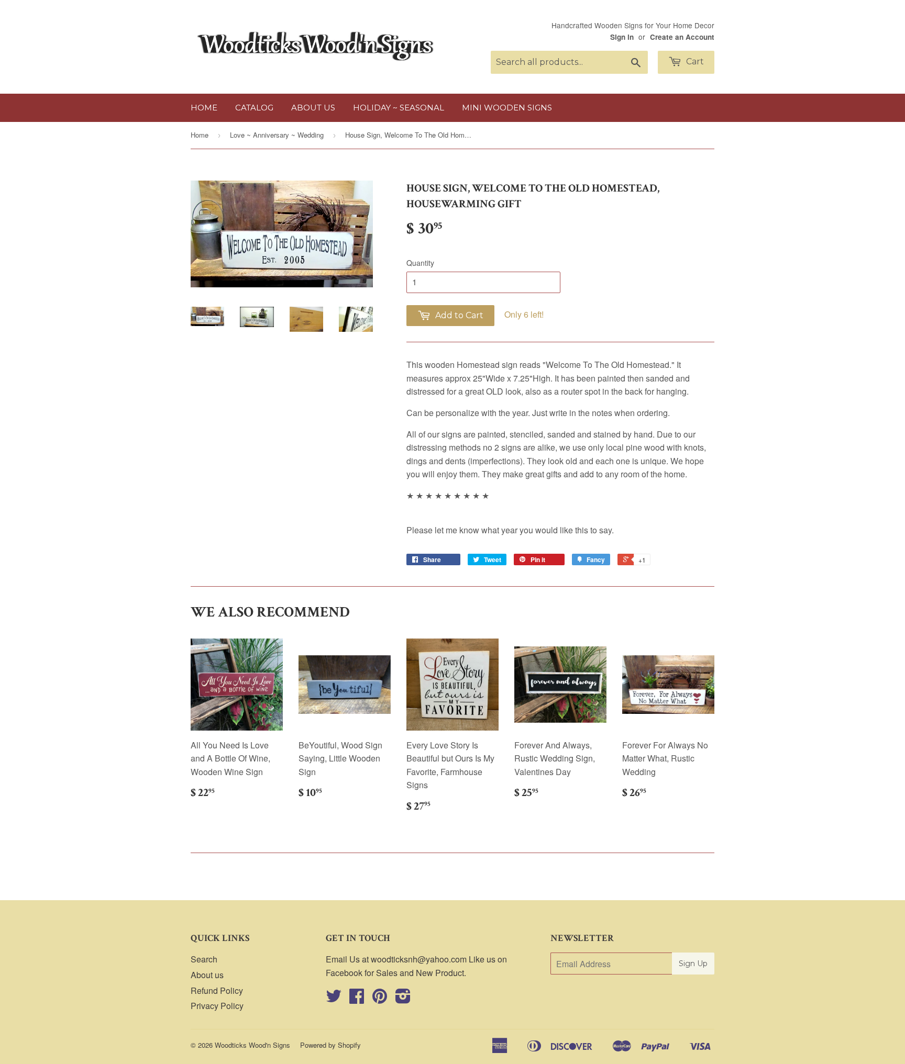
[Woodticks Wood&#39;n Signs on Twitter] (333, 999)
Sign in (622, 37)
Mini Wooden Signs (507, 108)
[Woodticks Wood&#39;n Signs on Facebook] (357, 999)
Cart (694, 61)
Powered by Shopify (330, 1045)
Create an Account (682, 37)
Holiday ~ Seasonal (398, 108)
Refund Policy (217, 990)
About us (313, 108)
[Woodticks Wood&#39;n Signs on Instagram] (403, 999)
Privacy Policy (217, 1006)
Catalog (254, 108)
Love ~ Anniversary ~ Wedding (277, 135)
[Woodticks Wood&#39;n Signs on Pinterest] (380, 999)
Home (204, 108)
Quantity (420, 262)
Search (204, 959)
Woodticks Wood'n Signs (252, 1045)
